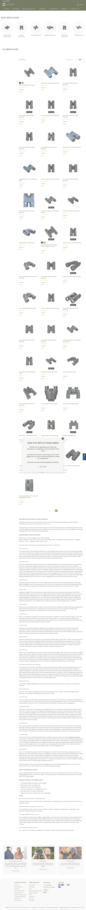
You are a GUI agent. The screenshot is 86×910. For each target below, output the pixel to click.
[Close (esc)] (62, 438)
